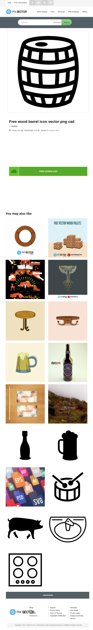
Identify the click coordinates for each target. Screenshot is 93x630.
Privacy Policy (55, 610)
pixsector (33, 625)
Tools (10, 3)
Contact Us (33, 616)
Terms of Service (56, 613)
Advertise (73, 608)
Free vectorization (20, 3)
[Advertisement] (48, 149)
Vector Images (42, 12)
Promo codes (75, 613)
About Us (32, 613)
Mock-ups (61, 12)
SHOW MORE (47, 595)
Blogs (31, 608)
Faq (30, 610)
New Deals (74, 610)
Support (53, 608)
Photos (84, 12)
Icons (52, 12)
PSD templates (73, 12)
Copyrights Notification (58, 616)
